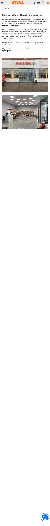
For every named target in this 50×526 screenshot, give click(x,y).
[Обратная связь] (45, 517)
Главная (7, 8)
